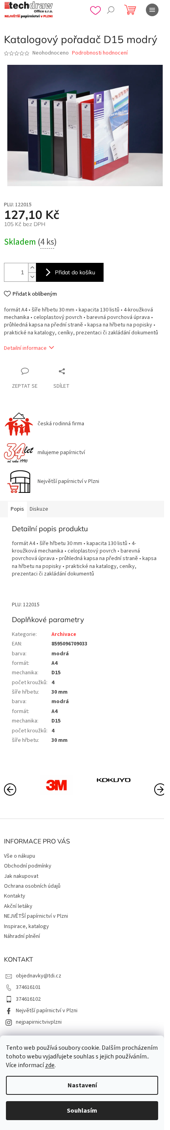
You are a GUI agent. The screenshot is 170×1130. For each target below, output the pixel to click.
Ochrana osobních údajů (32, 886)
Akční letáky (18, 906)
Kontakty (14, 896)
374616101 (28, 987)
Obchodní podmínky (27, 866)
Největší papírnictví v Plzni (46, 1011)
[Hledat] (111, 10)
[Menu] (152, 10)
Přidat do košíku (75, 272)
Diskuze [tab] (39, 509)
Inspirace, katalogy (26, 926)
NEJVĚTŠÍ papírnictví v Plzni (36, 916)
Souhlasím (82, 1110)
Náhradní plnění (22, 936)
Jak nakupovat (21, 876)
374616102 (28, 999)
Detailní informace (25, 348)
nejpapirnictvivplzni (39, 1022)
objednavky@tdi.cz (38, 976)
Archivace (63, 634)
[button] (160, 789)
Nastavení (82, 1085)
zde (50, 1065)
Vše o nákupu (19, 856)
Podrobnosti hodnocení (100, 53)
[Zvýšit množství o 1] (32, 267)
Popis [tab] (17, 509)
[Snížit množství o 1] (32, 276)
